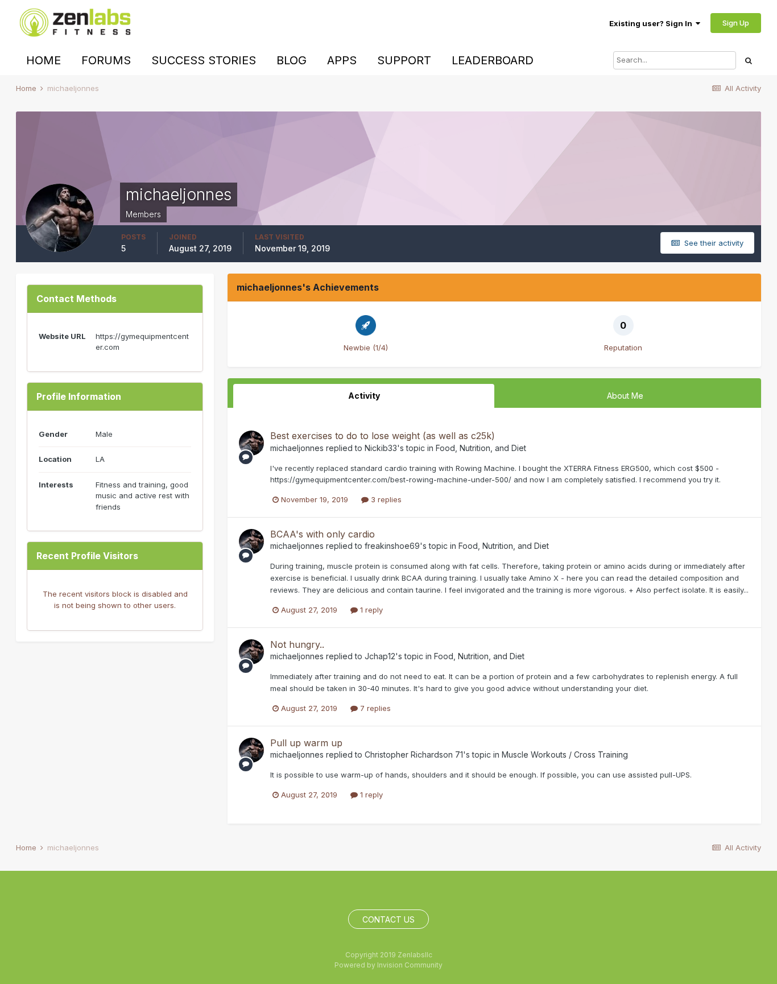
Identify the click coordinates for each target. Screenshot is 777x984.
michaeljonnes (297, 448)
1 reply (370, 609)
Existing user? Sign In (652, 23)
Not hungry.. (297, 644)
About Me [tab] (625, 395)
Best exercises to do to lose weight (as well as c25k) (382, 435)
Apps (342, 60)
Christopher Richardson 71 (414, 754)
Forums (106, 60)
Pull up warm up (306, 743)
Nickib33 (381, 448)
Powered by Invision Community (388, 965)
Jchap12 (380, 656)
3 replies (385, 499)
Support (404, 60)
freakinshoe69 (392, 546)
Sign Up (735, 22)
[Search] (748, 60)
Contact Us (388, 919)
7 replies (374, 708)
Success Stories (203, 60)
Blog (291, 60)
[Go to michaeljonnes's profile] (251, 443)
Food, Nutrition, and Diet (481, 448)
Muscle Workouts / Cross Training (565, 754)
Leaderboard (493, 60)
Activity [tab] (364, 395)
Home (43, 60)
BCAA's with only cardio (322, 534)
